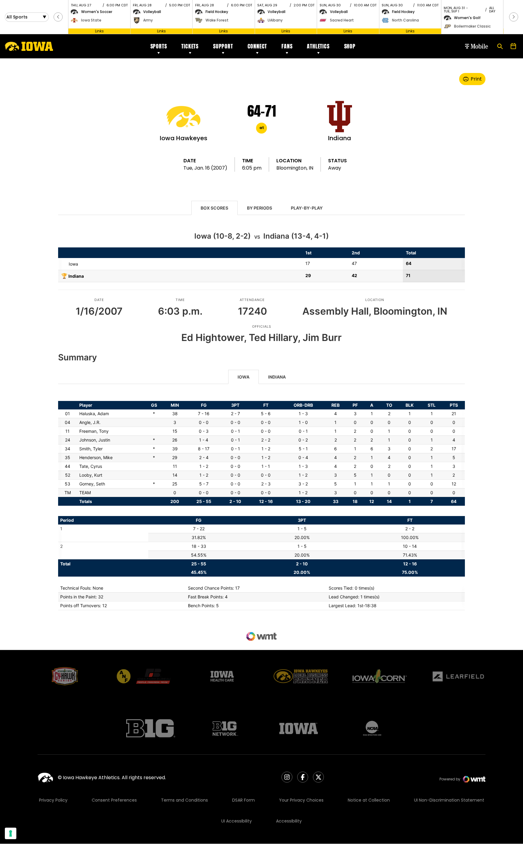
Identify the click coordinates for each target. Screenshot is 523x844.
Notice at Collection (369, 800)
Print (476, 78)
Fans (286, 46)
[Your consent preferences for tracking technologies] (10, 833)
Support (223, 46)
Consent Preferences (114, 800)
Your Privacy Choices (301, 800)
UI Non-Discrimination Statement (449, 800)
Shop (350, 46)
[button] (58, 17)
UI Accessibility (236, 821)
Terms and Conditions (184, 800)
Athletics (318, 46)
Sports (158, 46)
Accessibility (289, 821)
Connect (257, 46)
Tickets (190, 46)
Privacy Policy (53, 800)
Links (99, 31)
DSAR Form (243, 800)
